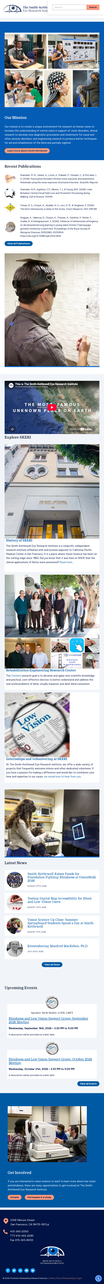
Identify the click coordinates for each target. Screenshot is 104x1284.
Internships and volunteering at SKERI (36, 759)
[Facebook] (8, 1270)
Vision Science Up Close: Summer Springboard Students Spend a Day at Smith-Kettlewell (61, 923)
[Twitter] (14, 1270)
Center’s (16, 675)
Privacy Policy (68, 1278)
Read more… (67, 562)
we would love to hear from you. (62, 776)
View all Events (88, 1083)
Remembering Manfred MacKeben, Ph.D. (57, 946)
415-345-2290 (25, 1235)
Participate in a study (39, 1197)
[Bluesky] (32, 1270)
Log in (79, 1278)
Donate (14, 1197)
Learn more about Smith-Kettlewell (27, 150)
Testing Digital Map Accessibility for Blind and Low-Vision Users (59, 900)
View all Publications (18, 243)
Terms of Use (55, 1278)
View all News (52, 964)
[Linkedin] (20, 1270)
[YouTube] (26, 1270)
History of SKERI (19, 540)
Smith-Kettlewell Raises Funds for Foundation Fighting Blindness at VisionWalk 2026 (61, 877)
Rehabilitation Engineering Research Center (41, 670)
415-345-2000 (19, 1231)
